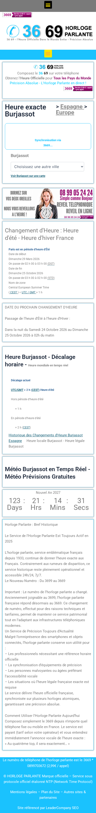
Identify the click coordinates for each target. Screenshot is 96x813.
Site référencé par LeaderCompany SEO (48, 808)
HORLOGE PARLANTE (24, 776)
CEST (26, 427)
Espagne (72, 106)
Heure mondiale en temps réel (48, 365)
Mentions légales (23, 792)
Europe (65, 112)
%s (12, 408)
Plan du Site (51, 792)
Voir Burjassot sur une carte (28, 176)
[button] (48, 5)
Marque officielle (55, 776)
